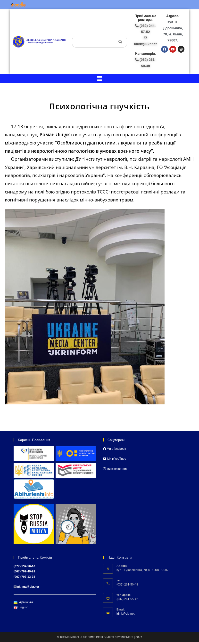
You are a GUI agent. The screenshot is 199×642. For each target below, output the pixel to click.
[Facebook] (164, 49)
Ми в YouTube (116, 458)
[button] (99, 78)
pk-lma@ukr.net (28, 586)
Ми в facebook (116, 448)
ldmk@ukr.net (125, 613)
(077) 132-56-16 (24, 566)
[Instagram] (181, 49)
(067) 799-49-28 (24, 571)
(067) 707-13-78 (24, 576)
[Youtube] (172, 49)
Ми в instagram (116, 469)
